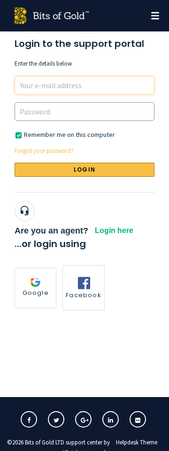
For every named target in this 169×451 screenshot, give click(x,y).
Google (36, 292)
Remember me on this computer (69, 134)
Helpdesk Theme (136, 442)
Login (84, 169)
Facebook (83, 295)
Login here (114, 230)
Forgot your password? (44, 151)
